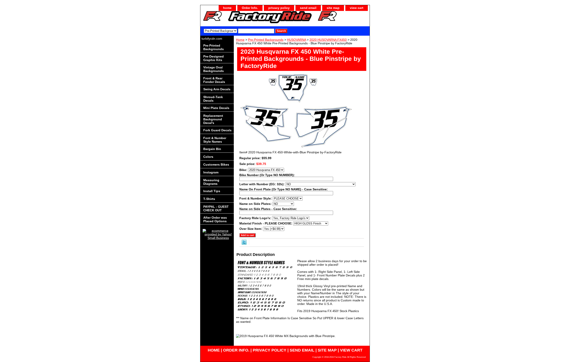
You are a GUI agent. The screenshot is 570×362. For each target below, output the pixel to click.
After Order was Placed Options (215, 219)
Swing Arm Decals (216, 89)
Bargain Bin (212, 149)
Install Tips (211, 191)
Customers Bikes (216, 164)
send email (308, 8)
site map (333, 8)
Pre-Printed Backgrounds (265, 39)
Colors (208, 156)
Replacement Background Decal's (213, 119)
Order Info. (250, 8)
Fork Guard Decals (217, 130)
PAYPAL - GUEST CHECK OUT (216, 208)
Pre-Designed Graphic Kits (213, 58)
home (227, 8)
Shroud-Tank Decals (213, 98)
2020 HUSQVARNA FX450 (328, 39)
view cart (356, 8)
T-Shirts (209, 199)
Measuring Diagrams (211, 181)
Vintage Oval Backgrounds (213, 69)
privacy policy (279, 8)
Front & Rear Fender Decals (214, 80)
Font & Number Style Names (214, 139)
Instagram (210, 172)
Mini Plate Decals (216, 108)
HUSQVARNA (296, 39)
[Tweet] (244, 243)
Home (240, 39)
